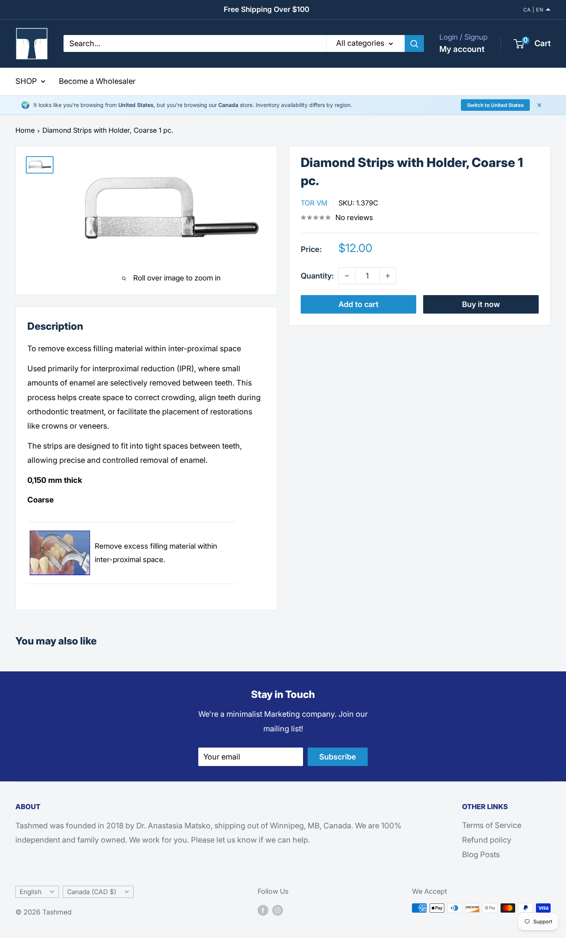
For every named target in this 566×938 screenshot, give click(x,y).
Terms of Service (491, 825)
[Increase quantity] (388, 276)
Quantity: (317, 275)
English (31, 892)
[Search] (414, 43)
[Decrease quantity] (347, 276)
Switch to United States (495, 105)
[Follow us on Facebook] (263, 909)
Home (25, 130)
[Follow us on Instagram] (277, 909)
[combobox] (195, 43)
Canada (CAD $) (91, 892)
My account (461, 49)
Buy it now (481, 304)
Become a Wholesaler (97, 81)
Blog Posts (481, 854)
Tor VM (314, 203)
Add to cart (358, 304)
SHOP (26, 81)
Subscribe (337, 756)
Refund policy (486, 840)
